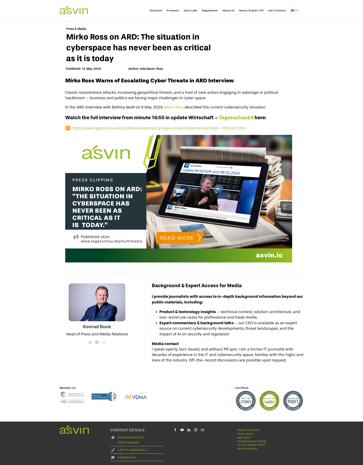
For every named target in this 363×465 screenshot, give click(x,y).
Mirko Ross (174, 107)
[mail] (103, 342)
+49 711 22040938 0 (132, 450)
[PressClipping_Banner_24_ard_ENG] (178, 137)
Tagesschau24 (236, 118)
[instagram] (195, 429)
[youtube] (182, 429)
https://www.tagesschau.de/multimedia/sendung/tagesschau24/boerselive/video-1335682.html (158, 128)
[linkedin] (90, 342)
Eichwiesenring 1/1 (131, 437)
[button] (264, 441)
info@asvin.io (127, 457)
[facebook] (175, 429)
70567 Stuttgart (128, 442)
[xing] (97, 342)
